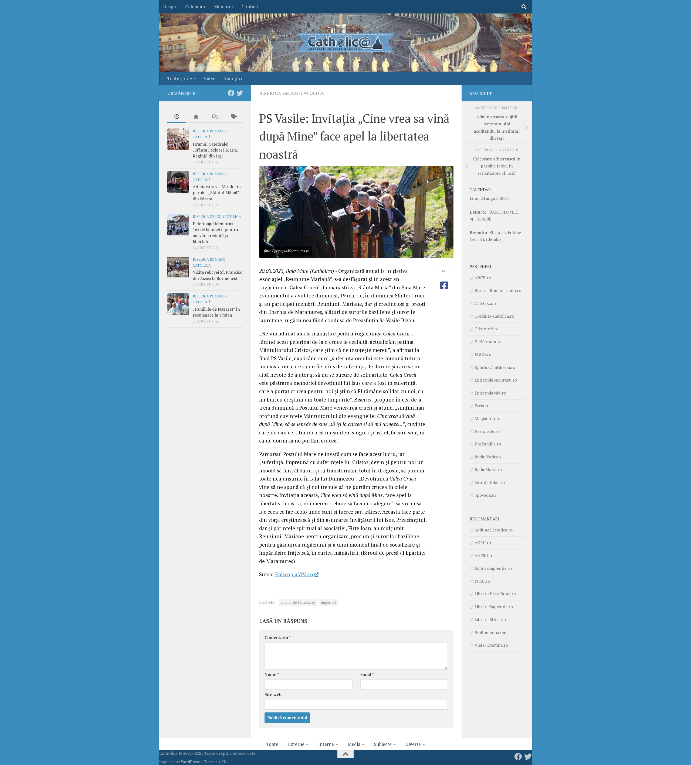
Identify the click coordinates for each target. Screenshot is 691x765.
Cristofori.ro (487, 329)
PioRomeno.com (490, 632)
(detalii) (483, 219)
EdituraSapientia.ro (493, 568)
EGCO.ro (483, 354)
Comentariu (278, 637)
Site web (273, 694)
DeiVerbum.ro (488, 342)
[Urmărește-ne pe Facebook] (231, 93)
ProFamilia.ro (488, 444)
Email (367, 674)
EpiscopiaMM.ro (294, 574)
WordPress (190, 761)
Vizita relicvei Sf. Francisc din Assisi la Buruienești (217, 275)
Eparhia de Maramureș (298, 602)
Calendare (195, 7)
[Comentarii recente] (214, 117)
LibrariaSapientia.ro (494, 607)
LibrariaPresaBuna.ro (495, 594)
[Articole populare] (195, 117)
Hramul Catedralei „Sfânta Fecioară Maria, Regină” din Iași (215, 150)
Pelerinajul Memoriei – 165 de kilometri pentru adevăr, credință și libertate (215, 233)
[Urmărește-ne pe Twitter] (239, 93)
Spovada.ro (485, 495)
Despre (170, 7)
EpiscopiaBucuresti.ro (496, 380)
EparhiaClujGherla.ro (495, 367)
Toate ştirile (179, 78)
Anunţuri (232, 78)
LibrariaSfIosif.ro (491, 619)
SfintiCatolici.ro (490, 482)
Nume (272, 674)
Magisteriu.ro (487, 418)
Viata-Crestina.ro (491, 645)
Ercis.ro (482, 406)
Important (328, 602)
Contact (250, 7)
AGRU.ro (483, 543)
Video (210, 78)
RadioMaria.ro (488, 469)
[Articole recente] (176, 117)
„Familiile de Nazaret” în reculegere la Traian (216, 312)
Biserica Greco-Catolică (291, 93)
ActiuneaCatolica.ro (494, 530)
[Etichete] (233, 117)
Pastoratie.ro (487, 431)
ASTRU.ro (484, 555)
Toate (272, 744)
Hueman (211, 761)
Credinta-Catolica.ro (494, 316)
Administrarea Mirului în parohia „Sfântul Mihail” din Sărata (217, 193)
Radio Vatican (488, 457)
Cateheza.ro (486, 303)
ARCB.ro (483, 278)
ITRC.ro (482, 581)
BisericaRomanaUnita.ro (498, 290)
